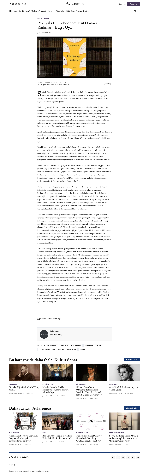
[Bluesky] (16, 4)
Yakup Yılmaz (17, 393)
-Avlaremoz (18, 471)
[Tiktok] (22, 4)
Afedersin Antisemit (117, 432)
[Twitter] (13, 4)
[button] (50, 11)
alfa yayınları (76, 346)
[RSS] (25, 4)
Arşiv (44, 432)
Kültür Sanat (43, 18)
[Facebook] (10, 4)
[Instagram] (19, 4)
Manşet (61, 349)
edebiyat (99, 346)
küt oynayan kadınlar (47, 349)
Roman (82, 349)
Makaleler (64, 346)
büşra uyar (89, 346)
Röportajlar (80, 384)
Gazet (47, 471)
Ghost (40, 471)
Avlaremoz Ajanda (83, 432)
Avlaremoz (46, 33)
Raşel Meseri (71, 349)
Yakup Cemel (117, 393)
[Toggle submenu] (54, 11)
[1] (38, 319)
